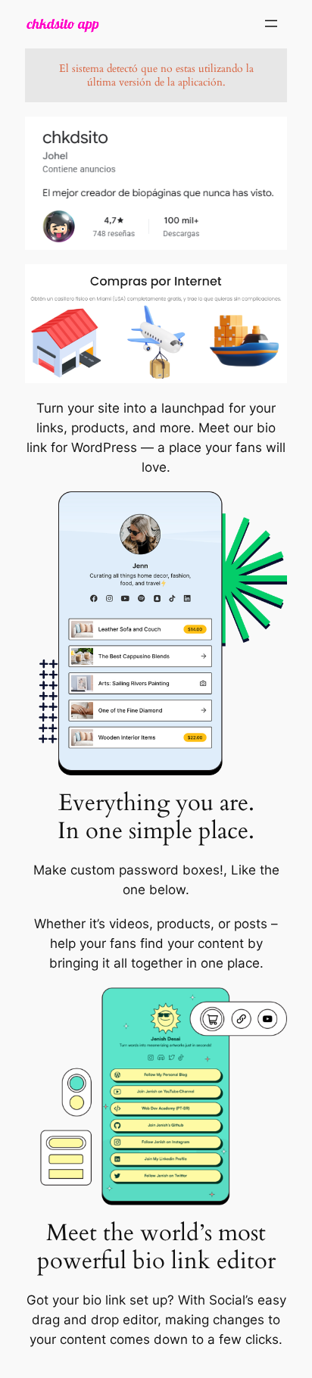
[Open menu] (271, 23)
